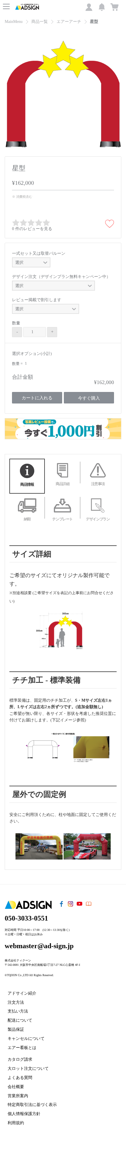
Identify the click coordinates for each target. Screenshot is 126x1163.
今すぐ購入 (89, 398)
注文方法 (16, 1002)
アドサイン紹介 (22, 993)
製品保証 (16, 1029)
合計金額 (22, 377)
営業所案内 (18, 1096)
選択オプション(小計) (32, 353)
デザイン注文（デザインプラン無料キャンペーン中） (61, 276)
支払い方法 (18, 1011)
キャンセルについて (26, 1038)
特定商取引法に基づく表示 (32, 1104)
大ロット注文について (28, 1068)
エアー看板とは (22, 1047)
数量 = (17, 363)
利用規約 (16, 1123)
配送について (20, 1020)
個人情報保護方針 (24, 1114)
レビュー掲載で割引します (36, 300)
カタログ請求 (20, 1059)
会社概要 (16, 1087)
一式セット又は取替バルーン (38, 253)
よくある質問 (20, 1077)
